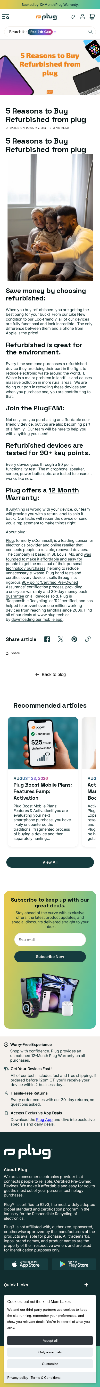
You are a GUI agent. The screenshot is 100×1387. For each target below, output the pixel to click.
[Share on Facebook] (47, 639)
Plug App (44, 1119)
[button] (6, 17)
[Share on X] (61, 639)
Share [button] (15, 653)
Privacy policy (17, 1377)
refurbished (43, 309)
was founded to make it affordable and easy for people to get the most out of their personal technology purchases (48, 561)
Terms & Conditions (45, 1377)
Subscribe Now (50, 956)
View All (50, 862)
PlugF (42, 408)
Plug (10, 540)
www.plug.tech (50, 614)
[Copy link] (88, 639)
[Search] (90, 31)
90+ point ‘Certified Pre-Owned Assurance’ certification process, (42, 584)
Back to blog (54, 674)
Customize (50, 1364)
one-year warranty (25, 591)
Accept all (50, 1340)
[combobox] (50, 31)
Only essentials (50, 1352)
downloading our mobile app (37, 619)
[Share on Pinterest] (74, 639)
